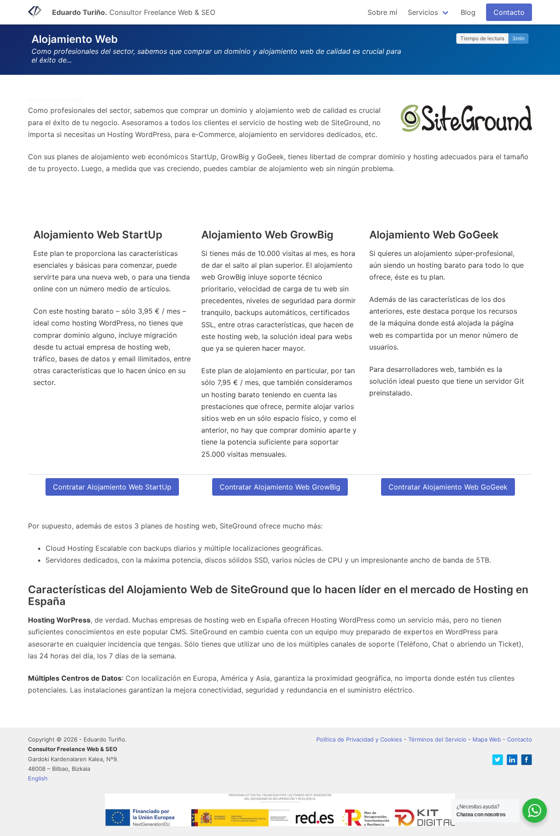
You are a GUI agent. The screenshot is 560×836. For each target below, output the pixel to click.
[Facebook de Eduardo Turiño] (525, 761)
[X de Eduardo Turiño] (496, 761)
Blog (468, 12)
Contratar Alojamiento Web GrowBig (280, 487)
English (38, 778)
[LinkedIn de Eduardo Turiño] (510, 761)
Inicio (34, 100)
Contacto (509, 12)
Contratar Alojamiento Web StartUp (112, 487)
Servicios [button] (423, 12)
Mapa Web (486, 739)
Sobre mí (382, 12)
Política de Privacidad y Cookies (359, 739)
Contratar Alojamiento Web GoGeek (448, 487)
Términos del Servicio (437, 739)
